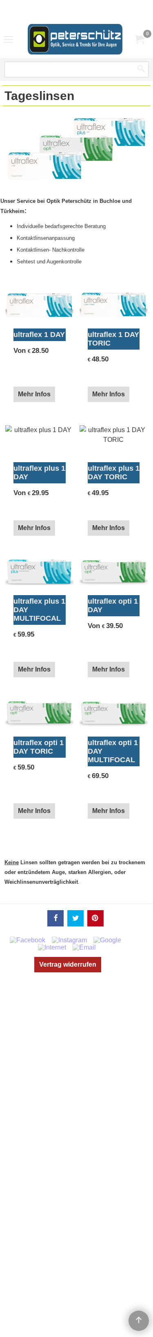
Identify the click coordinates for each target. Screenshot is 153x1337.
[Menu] (8, 40)
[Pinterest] (95, 918)
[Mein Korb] (139, 39)
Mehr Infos (34, 394)
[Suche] (141, 69)
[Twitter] (75, 918)
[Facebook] (55, 918)
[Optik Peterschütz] (75, 39)
